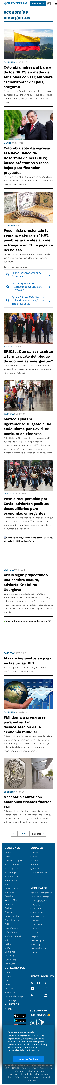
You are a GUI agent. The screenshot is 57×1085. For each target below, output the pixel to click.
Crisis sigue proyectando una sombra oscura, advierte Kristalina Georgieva (26, 582)
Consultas (10, 963)
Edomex (34, 852)
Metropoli (10, 892)
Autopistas (10, 959)
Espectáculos (12, 920)
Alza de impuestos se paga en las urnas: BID (27, 660)
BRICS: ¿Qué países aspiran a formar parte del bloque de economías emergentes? (28, 356)
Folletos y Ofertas (40, 896)
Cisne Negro (11, 1000)
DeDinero (35, 928)
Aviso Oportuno (38, 900)
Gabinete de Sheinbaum (11, 878)
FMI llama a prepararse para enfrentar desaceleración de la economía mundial (25, 724)
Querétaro (35, 868)
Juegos (34, 936)
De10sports (36, 924)
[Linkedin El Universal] (45, 995)
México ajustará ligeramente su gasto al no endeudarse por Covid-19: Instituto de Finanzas (27, 426)
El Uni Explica (12, 872)
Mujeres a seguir (13, 860)
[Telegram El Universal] (31, 983)
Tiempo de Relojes (15, 996)
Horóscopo (36, 944)
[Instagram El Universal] (45, 989)
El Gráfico (35, 920)
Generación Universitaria (37, 914)
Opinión (9, 904)
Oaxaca (34, 856)
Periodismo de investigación (12, 866)
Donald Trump (12, 888)
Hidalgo (34, 864)
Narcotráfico (11, 900)
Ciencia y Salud (13, 936)
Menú (7, 948)
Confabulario (11, 928)
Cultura (8, 924)
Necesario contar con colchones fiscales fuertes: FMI (28, 802)
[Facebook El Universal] (38, 983)
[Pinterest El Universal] (31, 995)
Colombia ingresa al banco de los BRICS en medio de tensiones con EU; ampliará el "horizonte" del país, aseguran (28, 77)
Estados (9, 896)
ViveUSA (35, 932)
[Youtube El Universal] (32, 989)
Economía (9, 62)
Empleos (35, 904)
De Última (10, 984)
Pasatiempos (37, 940)
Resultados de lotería (38, 950)
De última (10, 952)
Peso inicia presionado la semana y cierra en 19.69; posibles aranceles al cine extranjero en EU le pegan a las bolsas (28, 240)
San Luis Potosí (38, 872)
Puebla (34, 860)
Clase (8, 972)
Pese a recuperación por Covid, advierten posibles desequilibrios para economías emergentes (26, 506)
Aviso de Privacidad (30, 1050)
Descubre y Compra (41, 892)
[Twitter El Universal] (45, 983)
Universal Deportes (15, 916)
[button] (38, 3)
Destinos (9, 956)
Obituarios (35, 908)
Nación (8, 852)
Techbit (8, 944)
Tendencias (11, 932)
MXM (7, 940)
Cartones (9, 908)
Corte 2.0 (9, 856)
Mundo (8, 143)
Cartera (9, 414)
